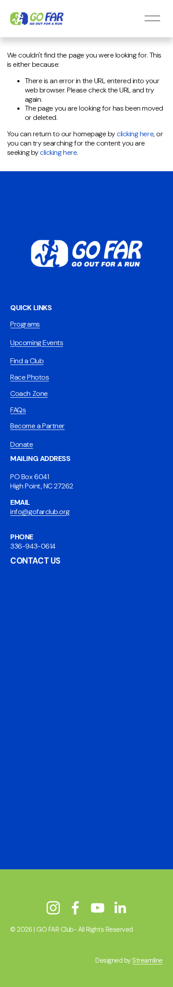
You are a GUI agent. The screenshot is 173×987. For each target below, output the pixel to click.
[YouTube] (97, 908)
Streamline (147, 960)
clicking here (135, 133)
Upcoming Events (36, 342)
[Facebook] (75, 908)
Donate (21, 444)
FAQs (18, 410)
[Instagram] (53, 908)
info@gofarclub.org (39, 511)
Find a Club (26, 361)
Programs (24, 324)
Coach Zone (28, 393)
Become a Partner (37, 426)
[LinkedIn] (120, 908)
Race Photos (29, 377)
